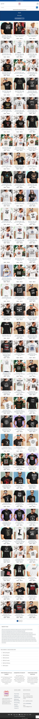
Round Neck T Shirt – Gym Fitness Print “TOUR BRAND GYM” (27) (32, 185)
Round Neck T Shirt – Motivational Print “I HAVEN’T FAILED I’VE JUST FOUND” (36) (7, 448)
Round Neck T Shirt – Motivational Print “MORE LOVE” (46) (32, 374)
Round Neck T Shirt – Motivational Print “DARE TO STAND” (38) (19, 429)
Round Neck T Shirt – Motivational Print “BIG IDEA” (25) (32, 504)
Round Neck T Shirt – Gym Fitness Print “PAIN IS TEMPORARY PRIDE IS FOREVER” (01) (6, 355)
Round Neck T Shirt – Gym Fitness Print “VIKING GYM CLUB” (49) (19, 54)
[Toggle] (2, 653)
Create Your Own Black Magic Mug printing (8, 632)
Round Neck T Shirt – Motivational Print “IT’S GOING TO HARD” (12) (7, 597)
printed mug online (27, 639)
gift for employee (4, 636)
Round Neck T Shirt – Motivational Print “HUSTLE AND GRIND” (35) (19, 448)
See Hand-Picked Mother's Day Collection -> (19, 9)
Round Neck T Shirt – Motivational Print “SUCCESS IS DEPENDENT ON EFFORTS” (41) (19, 411)
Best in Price (3, 629)
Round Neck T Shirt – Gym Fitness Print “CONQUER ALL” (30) (32, 166)
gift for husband (14, 636)
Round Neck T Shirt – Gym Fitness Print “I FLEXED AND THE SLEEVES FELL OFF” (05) (6, 36)
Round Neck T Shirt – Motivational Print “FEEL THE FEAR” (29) (19, 486)
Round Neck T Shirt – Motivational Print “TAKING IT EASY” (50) (19, 354)
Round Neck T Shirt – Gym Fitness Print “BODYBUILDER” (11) (7, 298)
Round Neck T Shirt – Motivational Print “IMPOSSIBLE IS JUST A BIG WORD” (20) (19, 541)
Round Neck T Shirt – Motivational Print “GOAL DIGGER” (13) (32, 578)
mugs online (27, 637)
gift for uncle (24, 636)
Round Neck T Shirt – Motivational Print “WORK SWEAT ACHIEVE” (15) (6, 578)
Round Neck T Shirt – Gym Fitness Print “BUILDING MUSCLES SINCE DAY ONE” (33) (32, 148)
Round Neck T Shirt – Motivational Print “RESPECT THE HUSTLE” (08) (19, 615)
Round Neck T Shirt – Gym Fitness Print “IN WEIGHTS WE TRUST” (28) (19, 185)
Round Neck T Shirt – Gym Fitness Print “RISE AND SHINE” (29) (6, 185)
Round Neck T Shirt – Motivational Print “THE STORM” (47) (19, 374)
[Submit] (37, 7)
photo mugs (10, 639)
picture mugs (22, 639)
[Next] (21, 621)
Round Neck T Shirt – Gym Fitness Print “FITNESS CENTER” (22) (19, 222)
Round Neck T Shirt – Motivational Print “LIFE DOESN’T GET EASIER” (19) (32, 541)
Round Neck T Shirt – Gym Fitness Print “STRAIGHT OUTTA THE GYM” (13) (19, 278)
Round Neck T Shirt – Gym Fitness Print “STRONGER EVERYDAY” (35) (6, 148)
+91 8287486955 (28, 703)
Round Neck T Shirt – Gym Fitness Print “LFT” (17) (6, 259)
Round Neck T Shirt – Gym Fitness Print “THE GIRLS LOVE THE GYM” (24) (32, 203)
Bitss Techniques (25, 718)
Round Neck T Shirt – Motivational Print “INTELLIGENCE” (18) (6, 560)
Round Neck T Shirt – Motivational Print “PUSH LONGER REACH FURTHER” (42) (6, 411)
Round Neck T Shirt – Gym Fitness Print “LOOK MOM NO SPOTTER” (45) (32, 73)
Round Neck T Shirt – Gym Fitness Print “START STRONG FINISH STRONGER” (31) (19, 166)
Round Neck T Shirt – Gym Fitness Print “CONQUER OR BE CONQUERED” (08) (6, 317)
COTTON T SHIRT (29, 629)
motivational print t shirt (11, 637)
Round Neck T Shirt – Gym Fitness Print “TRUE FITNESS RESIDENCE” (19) (19, 240)
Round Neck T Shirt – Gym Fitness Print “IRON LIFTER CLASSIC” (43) (19, 91)
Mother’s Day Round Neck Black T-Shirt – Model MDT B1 (19, 36)
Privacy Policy (17, 702)
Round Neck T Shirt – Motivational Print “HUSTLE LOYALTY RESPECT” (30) (6, 486)
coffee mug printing (18, 629)
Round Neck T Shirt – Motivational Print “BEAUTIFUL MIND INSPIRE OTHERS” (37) (32, 429)
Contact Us (16, 708)
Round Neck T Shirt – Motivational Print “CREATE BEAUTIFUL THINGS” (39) (6, 429)
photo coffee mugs (4, 639)
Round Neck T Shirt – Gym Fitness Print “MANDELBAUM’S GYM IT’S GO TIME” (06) (32, 317)
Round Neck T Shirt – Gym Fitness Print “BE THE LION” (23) (6, 222)
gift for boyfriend (13, 634)
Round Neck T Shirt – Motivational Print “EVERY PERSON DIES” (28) (32, 486)
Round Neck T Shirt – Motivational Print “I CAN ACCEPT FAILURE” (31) (32, 467)
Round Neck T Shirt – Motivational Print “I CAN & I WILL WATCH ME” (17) (19, 560)
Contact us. (32, 683)
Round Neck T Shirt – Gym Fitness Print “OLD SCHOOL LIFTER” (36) (32, 129)
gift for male (19, 636)
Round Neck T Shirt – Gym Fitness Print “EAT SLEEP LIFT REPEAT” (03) (19, 336)
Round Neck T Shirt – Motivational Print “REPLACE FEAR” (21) (6, 541)
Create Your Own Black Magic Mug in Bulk (19, 631)
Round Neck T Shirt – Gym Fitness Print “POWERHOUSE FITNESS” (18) (32, 240)
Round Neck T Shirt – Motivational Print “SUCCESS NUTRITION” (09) (6, 615)
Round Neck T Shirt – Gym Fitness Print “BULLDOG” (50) (6, 54)
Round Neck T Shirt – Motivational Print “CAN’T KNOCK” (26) (19, 504)
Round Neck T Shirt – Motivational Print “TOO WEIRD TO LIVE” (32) (19, 467)
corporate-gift (24, 629)
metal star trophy (4, 637)
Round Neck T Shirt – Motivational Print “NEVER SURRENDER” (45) (6, 392)
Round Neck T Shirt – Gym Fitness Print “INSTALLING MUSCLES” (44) (6, 91)
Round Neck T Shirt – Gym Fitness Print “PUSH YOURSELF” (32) (6, 166)
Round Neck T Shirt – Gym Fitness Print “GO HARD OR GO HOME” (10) (19, 298)
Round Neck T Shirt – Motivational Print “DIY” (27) (6, 504)
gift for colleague (29, 634)
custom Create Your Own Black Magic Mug (21, 632)
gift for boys (18, 634)
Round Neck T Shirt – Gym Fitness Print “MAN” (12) (32, 278)
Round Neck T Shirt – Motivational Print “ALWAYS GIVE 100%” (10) (32, 597)
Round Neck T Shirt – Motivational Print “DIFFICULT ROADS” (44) (19, 392)
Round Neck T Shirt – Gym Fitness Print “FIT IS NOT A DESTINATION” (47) (6, 73)
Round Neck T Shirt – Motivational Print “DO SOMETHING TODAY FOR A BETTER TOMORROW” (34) (32, 448)
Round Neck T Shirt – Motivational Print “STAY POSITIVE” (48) (7, 374)
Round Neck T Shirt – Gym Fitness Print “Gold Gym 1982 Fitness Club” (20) (6, 240)
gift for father (9, 636)
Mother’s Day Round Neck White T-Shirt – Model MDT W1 (32, 36)
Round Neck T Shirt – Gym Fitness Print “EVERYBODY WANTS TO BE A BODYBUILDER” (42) (32, 92)
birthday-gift (12, 629)
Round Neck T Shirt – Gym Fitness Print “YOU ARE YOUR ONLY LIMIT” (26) (7, 203)
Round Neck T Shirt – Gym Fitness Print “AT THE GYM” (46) (19, 73)
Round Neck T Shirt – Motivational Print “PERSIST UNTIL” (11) (19, 597)
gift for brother (23, 634)
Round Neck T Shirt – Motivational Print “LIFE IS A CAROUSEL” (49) (32, 354)
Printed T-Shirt (33, 639)
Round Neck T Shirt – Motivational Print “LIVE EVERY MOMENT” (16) (32, 560)
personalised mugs (32, 637)
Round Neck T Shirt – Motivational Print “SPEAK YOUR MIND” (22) (32, 523)
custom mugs (30, 632)
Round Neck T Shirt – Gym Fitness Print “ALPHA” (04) (6, 336)
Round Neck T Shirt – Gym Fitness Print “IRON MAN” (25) (19, 203)
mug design (17, 637)
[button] (2, 4)
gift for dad (33, 634)
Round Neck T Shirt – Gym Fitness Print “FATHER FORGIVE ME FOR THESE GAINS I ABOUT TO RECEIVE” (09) (32, 299)
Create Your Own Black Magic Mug (7, 631)
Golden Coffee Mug (29, 636)
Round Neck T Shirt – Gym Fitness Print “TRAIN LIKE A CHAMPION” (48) (32, 54)
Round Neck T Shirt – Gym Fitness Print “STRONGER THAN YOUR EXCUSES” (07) (19, 317)
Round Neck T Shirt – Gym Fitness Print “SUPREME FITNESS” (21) (32, 222)
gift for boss (9, 634)
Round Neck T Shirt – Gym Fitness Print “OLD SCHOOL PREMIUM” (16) (19, 259)
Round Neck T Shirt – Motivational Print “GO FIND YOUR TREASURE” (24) (6, 523)
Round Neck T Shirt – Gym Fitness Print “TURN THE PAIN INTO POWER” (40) (19, 111)
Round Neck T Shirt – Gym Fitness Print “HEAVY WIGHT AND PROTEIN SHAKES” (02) (32, 336)
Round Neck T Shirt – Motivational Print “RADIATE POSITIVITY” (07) (32, 615)
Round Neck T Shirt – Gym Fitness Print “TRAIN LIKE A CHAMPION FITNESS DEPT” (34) (19, 148)
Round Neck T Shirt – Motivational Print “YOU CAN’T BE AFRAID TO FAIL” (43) (32, 392)
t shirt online (4, 642)
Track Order (16, 693)
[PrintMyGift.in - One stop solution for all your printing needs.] (19, 3)
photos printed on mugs (15, 639)
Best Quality (8, 629)
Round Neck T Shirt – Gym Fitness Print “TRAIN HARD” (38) (6, 129)
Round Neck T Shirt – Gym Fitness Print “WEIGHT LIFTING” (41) (6, 111)
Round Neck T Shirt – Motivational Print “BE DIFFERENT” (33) (6, 467)
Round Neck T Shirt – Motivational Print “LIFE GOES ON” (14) (19, 578)
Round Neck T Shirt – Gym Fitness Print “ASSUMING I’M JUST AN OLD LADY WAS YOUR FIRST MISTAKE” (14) (6, 279)
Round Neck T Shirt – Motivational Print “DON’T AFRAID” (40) (32, 411)
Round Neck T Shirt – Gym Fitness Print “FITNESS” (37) (19, 129)
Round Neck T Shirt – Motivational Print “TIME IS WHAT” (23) (19, 523)
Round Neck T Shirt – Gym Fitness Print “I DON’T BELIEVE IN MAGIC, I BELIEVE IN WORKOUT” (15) (32, 260)
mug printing (22, 637)
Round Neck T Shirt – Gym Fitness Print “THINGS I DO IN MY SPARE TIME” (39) (32, 111)
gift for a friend (4, 634)
